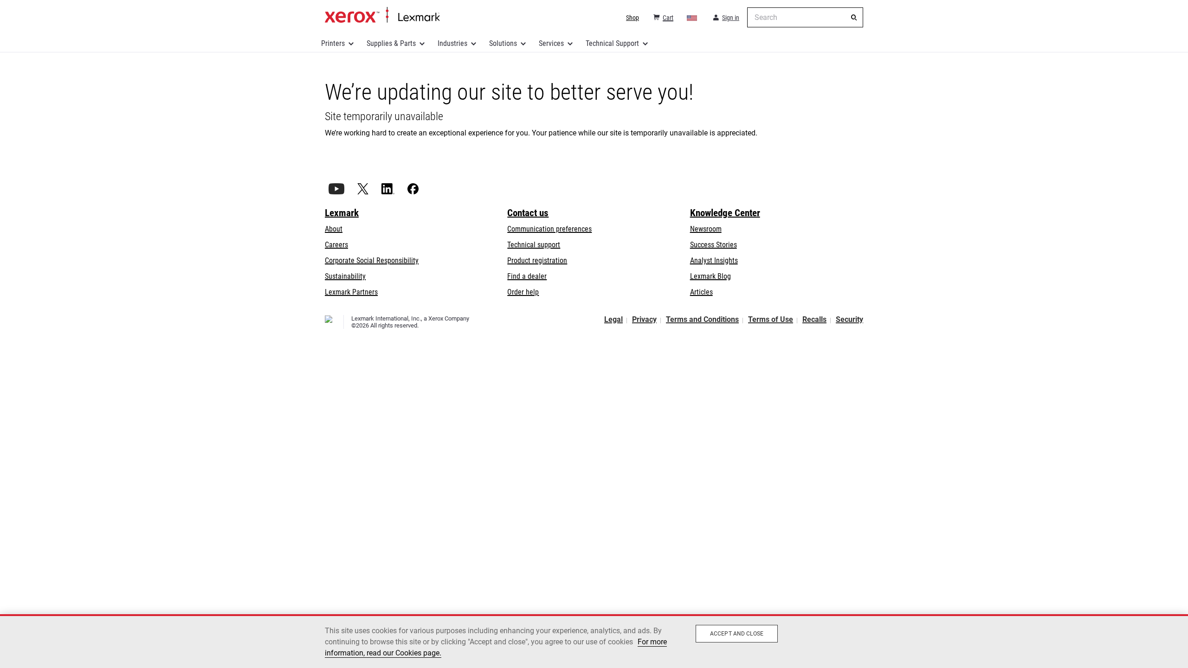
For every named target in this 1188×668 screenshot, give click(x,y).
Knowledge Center (725, 212)
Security (849, 319)
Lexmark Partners (351, 292)
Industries (452, 43)
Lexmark (342, 212)
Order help (523, 292)
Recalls (814, 319)
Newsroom (706, 229)
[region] (594, 641)
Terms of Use (770, 319)
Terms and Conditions (702, 319)
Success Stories (713, 244)
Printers (333, 43)
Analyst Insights (714, 260)
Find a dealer (527, 276)
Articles (701, 292)
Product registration (537, 260)
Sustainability (345, 276)
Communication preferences (549, 229)
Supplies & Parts (391, 43)
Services (551, 43)
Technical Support (612, 43)
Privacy (644, 319)
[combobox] (805, 17)
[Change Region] (692, 17)
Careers (336, 244)
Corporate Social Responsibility (372, 260)
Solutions (503, 43)
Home (382, 15)
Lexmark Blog (710, 276)
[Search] (854, 17)
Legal (613, 319)
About (333, 229)
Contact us (528, 212)
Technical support (533, 244)
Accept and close (736, 633)
